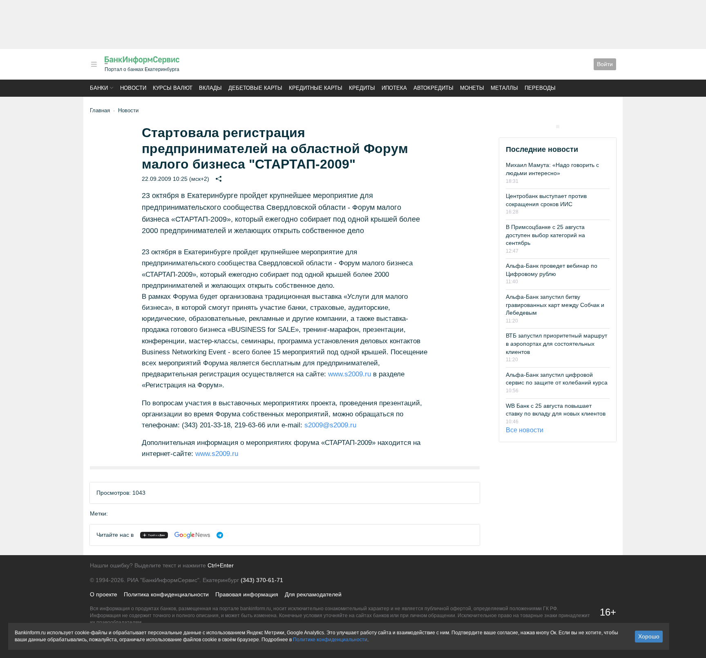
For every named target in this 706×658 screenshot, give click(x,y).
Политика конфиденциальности (166, 594)
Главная (100, 110)
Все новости (524, 430)
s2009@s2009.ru (330, 425)
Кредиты (362, 88)
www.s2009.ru (349, 374)
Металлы (504, 88)
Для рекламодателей (313, 594)
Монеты (472, 88)
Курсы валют (172, 88)
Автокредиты (433, 88)
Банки (99, 88)
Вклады (210, 88)
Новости (133, 88)
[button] (94, 64)
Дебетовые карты (255, 88)
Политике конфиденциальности (330, 639)
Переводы (540, 88)
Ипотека (394, 88)
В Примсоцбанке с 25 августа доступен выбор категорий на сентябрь (545, 235)
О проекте (103, 594)
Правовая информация (246, 594)
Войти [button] (605, 64)
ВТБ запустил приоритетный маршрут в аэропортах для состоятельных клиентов (556, 343)
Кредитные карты (315, 88)
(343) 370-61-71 (262, 580)
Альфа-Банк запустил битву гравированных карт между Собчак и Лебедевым (555, 304)
